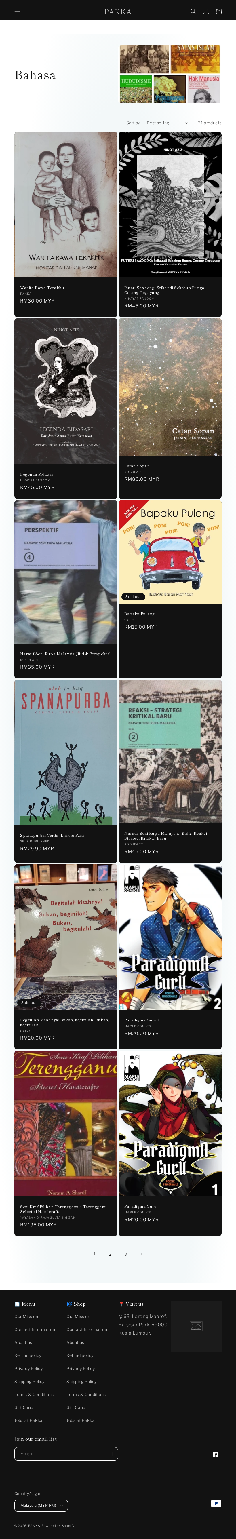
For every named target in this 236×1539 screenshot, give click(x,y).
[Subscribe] (111, 1454)
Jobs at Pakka (28, 1420)
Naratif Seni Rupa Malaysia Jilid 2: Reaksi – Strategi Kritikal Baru (167, 836)
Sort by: (133, 122)
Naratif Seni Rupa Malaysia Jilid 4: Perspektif (65, 653)
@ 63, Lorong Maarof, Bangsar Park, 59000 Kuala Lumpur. (143, 1325)
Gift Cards (24, 1407)
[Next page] (141, 1254)
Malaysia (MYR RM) (38, 1505)
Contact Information (34, 1329)
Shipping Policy (29, 1381)
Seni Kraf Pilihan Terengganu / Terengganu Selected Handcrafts (63, 1209)
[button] (17, 11)
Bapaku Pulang (139, 613)
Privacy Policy (28, 1368)
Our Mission (26, 1316)
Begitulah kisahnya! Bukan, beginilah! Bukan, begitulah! (64, 1022)
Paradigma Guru (140, 1206)
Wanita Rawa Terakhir (42, 287)
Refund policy (27, 1355)
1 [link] (95, 1254)
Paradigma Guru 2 (142, 1020)
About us (23, 1342)
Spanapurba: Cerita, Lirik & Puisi (52, 835)
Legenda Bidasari (37, 474)
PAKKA (34, 1526)
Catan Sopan (137, 465)
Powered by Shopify (58, 1526)
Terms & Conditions (34, 1394)
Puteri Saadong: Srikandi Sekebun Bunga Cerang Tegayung (164, 290)
